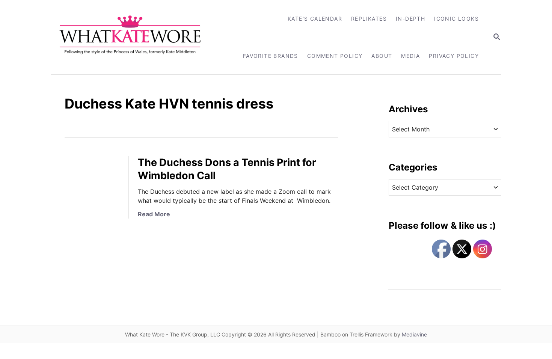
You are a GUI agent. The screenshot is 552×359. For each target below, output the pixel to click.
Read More (154, 214)
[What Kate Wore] (135, 37)
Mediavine (414, 334)
